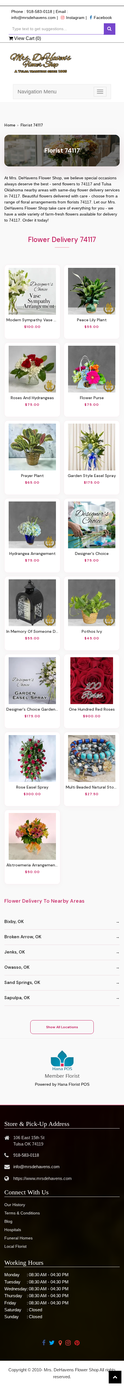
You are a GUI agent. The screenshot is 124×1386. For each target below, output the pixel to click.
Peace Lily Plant (92, 319)
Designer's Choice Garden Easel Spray (32, 709)
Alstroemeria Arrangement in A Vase (32, 865)
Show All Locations (62, 1027)
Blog (8, 1221)
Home (9, 125)
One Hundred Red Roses (92, 709)
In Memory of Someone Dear (32, 631)
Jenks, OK (14, 952)
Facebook (103, 17)
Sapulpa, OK (17, 998)
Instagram (75, 17)
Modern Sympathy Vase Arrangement (32, 319)
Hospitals (12, 1229)
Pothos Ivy (92, 631)
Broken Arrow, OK (22, 937)
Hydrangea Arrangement (32, 553)
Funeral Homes (18, 1238)
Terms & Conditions (22, 1213)
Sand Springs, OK (22, 982)
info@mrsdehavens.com (33, 17)
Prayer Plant (32, 475)
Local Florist (15, 1246)
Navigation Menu (37, 92)
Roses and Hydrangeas (32, 397)
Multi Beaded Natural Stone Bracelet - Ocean (92, 787)
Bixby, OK (14, 921)
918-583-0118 (39, 11)
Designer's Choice (92, 553)
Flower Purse (92, 397)
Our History (14, 1204)
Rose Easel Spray (32, 787)
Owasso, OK (16, 967)
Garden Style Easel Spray (92, 475)
